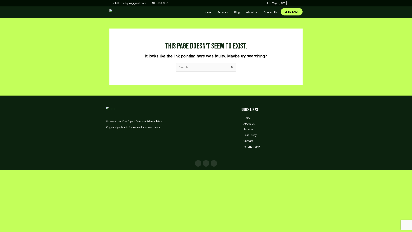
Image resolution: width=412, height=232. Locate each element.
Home (207, 12)
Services (222, 12)
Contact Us (270, 12)
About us (251, 12)
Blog (237, 12)
